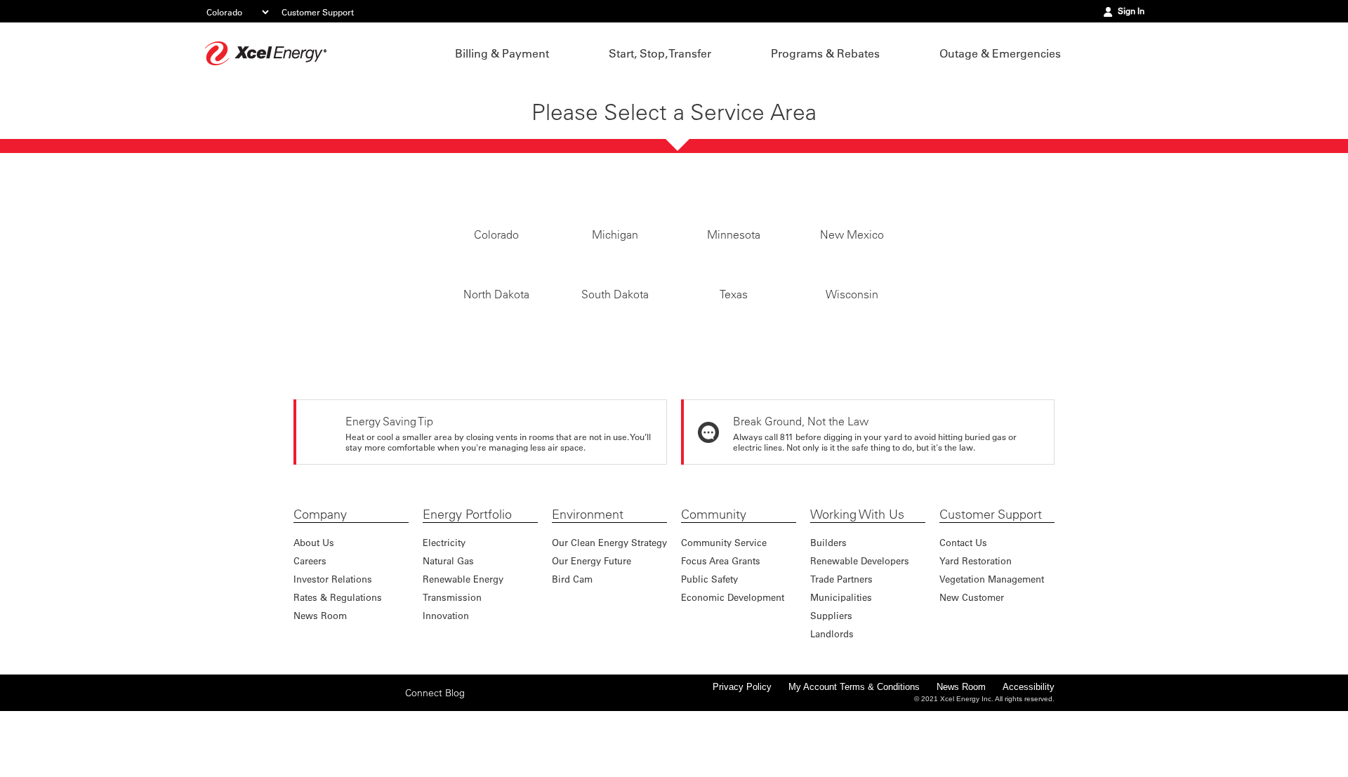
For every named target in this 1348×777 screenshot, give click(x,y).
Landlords (832, 699)
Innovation (446, 681)
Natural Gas (448, 626)
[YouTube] (390, 758)
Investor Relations (332, 645)
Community (713, 580)
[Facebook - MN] (303, 758)
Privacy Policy (742, 753)
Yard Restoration (975, 626)
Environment (587, 580)
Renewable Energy (463, 645)
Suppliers (831, 681)
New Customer (971, 663)
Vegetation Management (991, 645)
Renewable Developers (859, 626)
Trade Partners (841, 645)
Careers (309, 626)
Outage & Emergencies (1000, 53)
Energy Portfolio (467, 580)
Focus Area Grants (720, 626)
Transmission (452, 663)
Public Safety (709, 645)
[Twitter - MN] (325, 758)
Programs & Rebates (825, 53)
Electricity (444, 608)
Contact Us (963, 608)
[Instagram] (347, 758)
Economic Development (732, 663)
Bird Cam (572, 645)
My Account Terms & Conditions (854, 753)
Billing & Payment (502, 53)
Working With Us (857, 580)
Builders (828, 608)
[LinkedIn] (369, 758)
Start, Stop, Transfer (660, 53)
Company (320, 580)
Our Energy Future (591, 626)
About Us (313, 608)
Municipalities (841, 663)
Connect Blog (435, 758)
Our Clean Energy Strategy (609, 608)
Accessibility (1029, 753)
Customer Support (318, 12)
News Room (320, 681)
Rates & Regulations (337, 663)
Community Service (724, 608)
